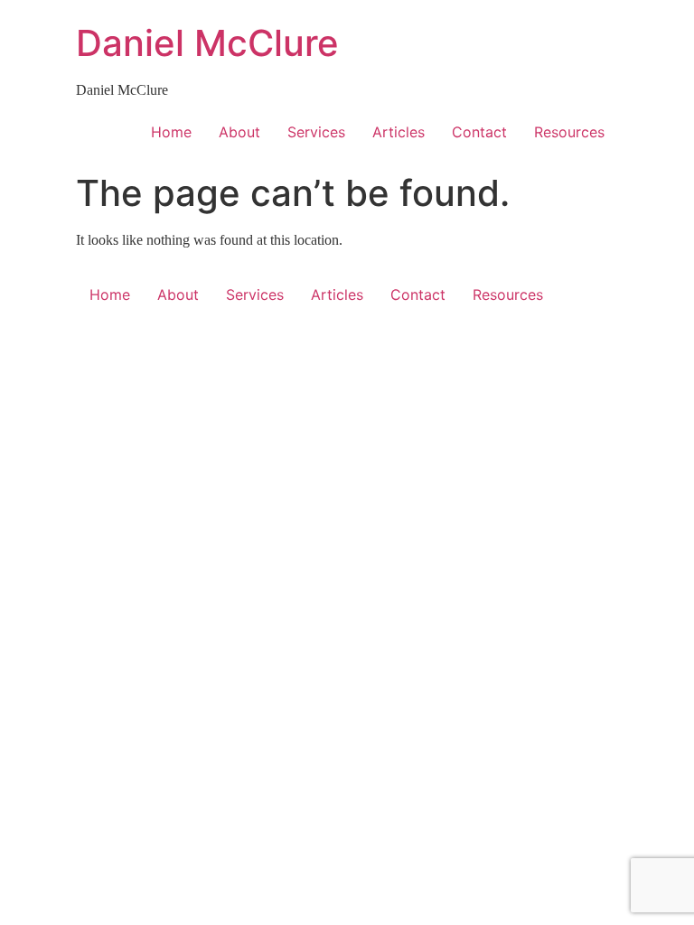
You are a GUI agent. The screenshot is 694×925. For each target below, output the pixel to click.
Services (316, 132)
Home (171, 132)
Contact (479, 132)
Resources (569, 132)
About (239, 132)
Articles (398, 132)
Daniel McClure (207, 43)
